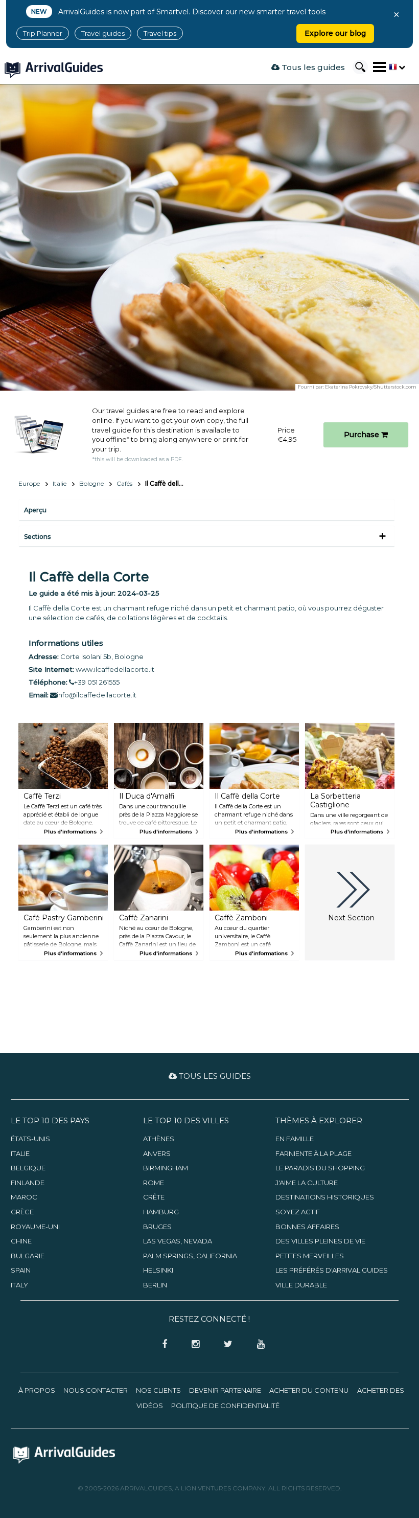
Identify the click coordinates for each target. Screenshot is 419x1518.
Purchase (362, 434)
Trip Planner (42, 33)
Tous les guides (312, 67)
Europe (29, 483)
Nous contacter (95, 1390)
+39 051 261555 (97, 682)
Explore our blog (335, 33)
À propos (36, 1390)
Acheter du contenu (308, 1390)
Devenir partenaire (225, 1390)
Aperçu (35, 510)
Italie (59, 483)
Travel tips (160, 33)
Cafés (124, 483)
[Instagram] (192, 1345)
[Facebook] (161, 1345)
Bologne (91, 483)
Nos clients (158, 1390)
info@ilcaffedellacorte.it (96, 695)
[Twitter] (225, 1345)
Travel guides (103, 33)
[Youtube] (257, 1345)
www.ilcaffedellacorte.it (115, 669)
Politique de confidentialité (225, 1405)
